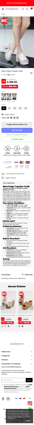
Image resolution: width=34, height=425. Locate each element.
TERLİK (3, 14)
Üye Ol (29, 380)
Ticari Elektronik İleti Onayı (18, 385)
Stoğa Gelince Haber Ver (16, 124)
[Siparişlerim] (27, 9)
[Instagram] (8, 398)
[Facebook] (2, 398)
